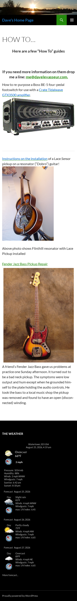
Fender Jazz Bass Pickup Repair (25, 264)
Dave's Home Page (18, 20)
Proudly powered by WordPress (20, 595)
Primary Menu (72, 20)
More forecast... (10, 575)
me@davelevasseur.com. (47, 76)
